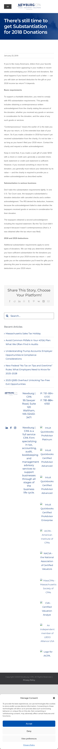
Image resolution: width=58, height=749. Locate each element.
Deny (29, 731)
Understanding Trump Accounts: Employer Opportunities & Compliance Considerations (29, 355)
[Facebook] (11, 428)
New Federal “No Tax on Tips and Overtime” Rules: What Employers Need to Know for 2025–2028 (29, 369)
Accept (29, 724)
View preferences (29, 738)
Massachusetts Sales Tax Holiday (23, 333)
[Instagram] (15, 428)
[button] (54, 698)
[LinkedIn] (7, 428)
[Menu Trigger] (7, 6)
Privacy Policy (29, 745)
